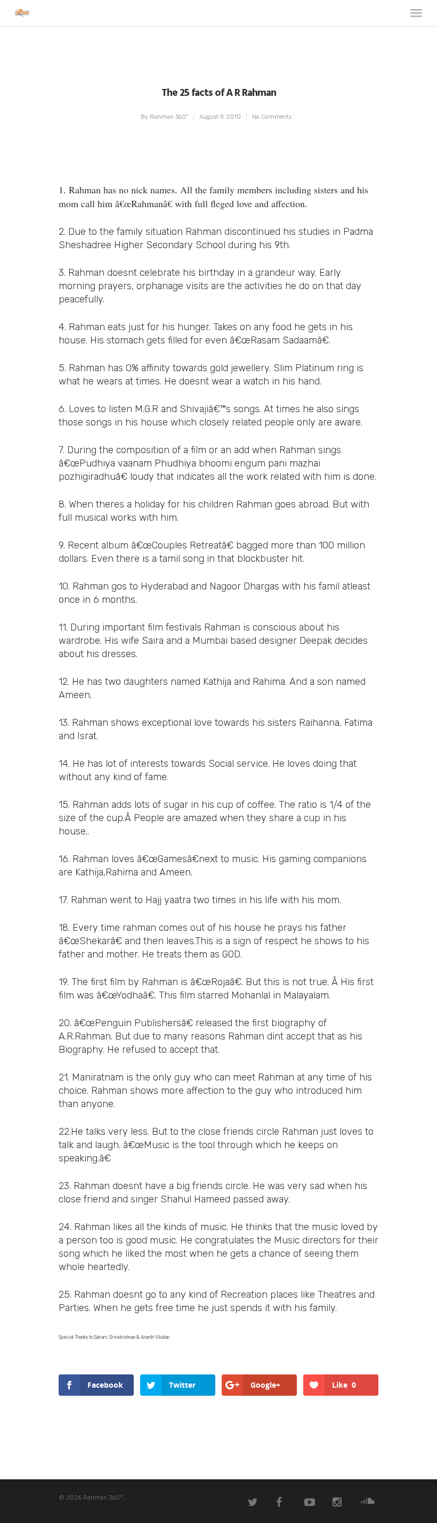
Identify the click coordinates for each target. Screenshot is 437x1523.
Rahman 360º (169, 116)
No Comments (272, 116)
